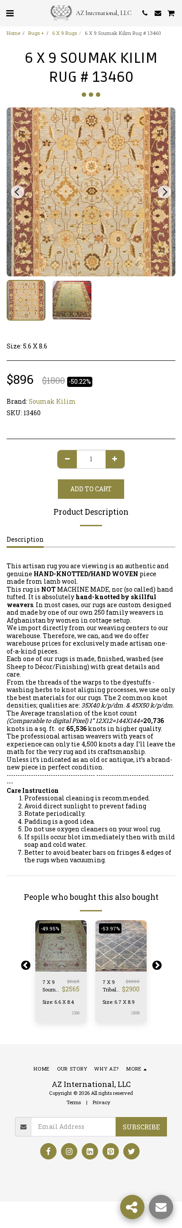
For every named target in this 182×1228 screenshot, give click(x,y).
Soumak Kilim (52, 401)
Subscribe (141, 1127)
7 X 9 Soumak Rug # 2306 (52, 986)
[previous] (17, 192)
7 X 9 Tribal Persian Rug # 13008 (110, 986)
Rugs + (36, 33)
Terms (73, 1102)
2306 (76, 1012)
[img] (61, 946)
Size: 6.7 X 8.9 (118, 1001)
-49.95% (50, 928)
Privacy (101, 1102)
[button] (9, 13)
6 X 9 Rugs (64, 33)
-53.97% (110, 928)
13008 (135, 1012)
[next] (164, 192)
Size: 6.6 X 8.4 (58, 1001)
